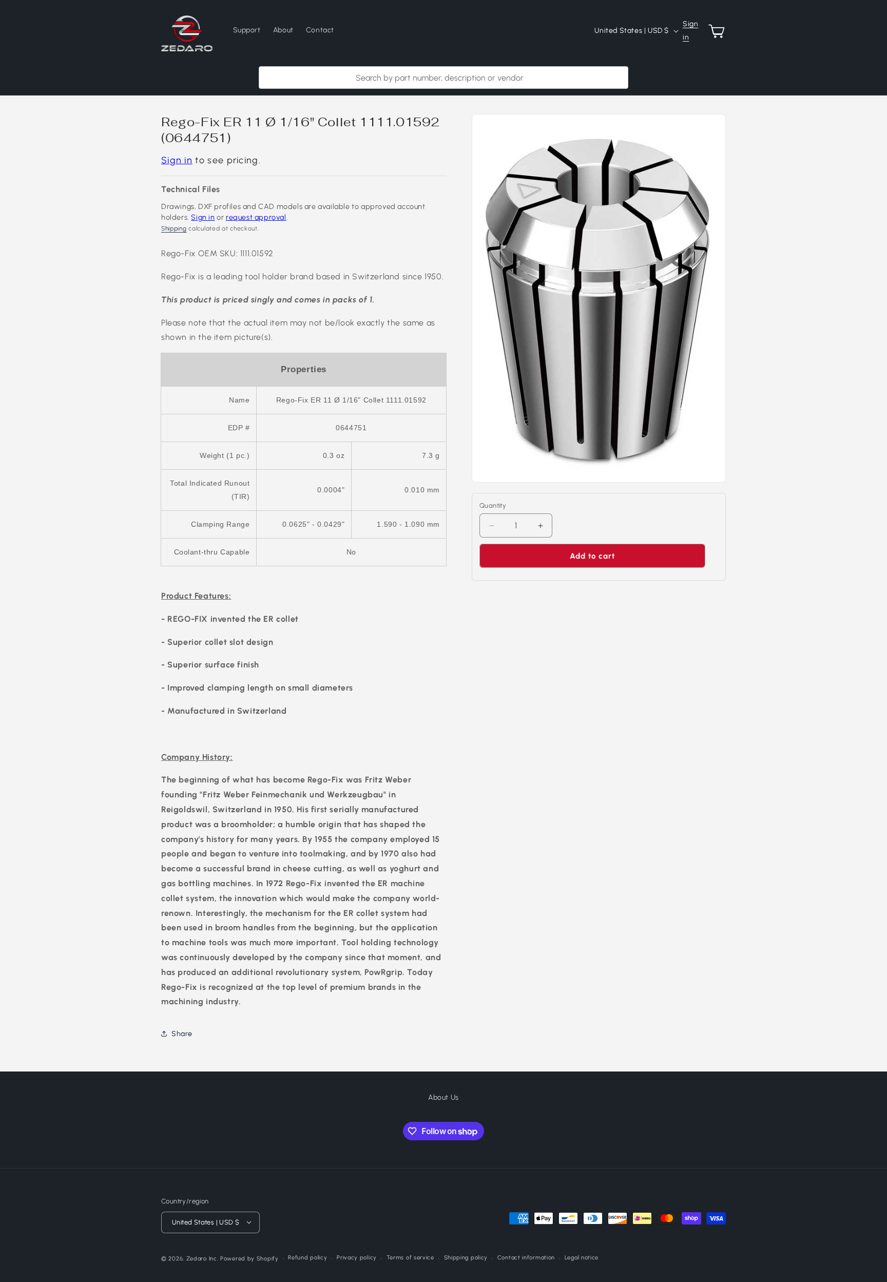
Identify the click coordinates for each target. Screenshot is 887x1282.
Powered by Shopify (249, 1258)
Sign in (690, 30)
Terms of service (410, 1257)
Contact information (526, 1257)
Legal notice (582, 1257)
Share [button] (181, 1033)
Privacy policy (357, 1257)
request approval (256, 217)
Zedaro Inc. (202, 1258)
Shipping (174, 228)
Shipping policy (466, 1257)
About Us (443, 1097)
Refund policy (307, 1257)
